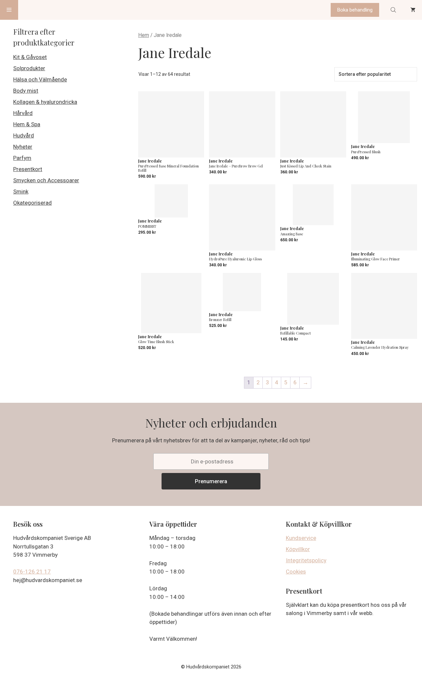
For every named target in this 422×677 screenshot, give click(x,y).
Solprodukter (29, 68)
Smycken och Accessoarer (46, 180)
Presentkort (27, 169)
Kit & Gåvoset (30, 57)
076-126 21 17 (32, 571)
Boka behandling (355, 10)
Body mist (25, 90)
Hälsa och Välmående (40, 79)
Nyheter (22, 146)
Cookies (296, 571)
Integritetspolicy (306, 560)
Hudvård (23, 135)
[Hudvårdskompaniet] (43, 10)
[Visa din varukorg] (413, 10)
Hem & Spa (26, 124)
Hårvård (23, 113)
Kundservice (301, 538)
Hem (143, 35)
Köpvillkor (298, 549)
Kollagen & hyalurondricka (45, 102)
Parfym (22, 158)
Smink (20, 191)
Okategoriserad (32, 202)
